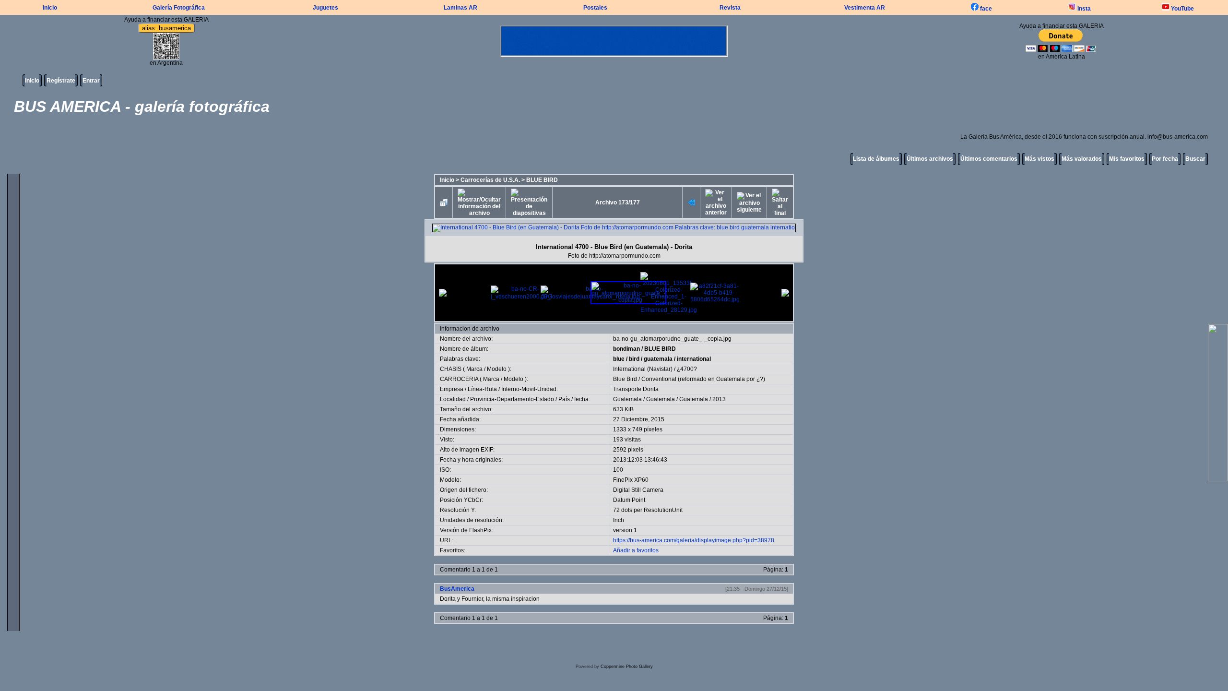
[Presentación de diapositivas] (529, 202)
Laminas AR (460, 7)
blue (619, 359)
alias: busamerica (166, 28)
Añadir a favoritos (636, 550)
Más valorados (1082, 158)
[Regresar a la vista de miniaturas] (443, 202)
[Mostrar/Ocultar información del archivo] (479, 202)
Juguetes (325, 7)
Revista (730, 7)
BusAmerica (457, 588)
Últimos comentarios (988, 158)
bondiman (626, 349)
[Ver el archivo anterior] (716, 202)
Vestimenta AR (864, 7)
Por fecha (1165, 158)
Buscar (1195, 158)
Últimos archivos (930, 158)
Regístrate (61, 80)
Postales (595, 7)
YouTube (1181, 8)
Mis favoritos (1127, 158)
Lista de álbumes (876, 158)
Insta (1083, 8)
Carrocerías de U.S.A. (490, 180)
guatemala (658, 359)
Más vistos (1039, 158)
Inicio (50, 7)
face (985, 8)
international (694, 359)
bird (634, 359)
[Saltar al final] (780, 202)
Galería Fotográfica (179, 7)
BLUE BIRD (542, 180)
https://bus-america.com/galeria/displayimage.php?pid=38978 (693, 540)
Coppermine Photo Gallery (627, 666)
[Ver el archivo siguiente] (749, 202)
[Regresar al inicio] (691, 202)
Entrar (91, 80)
